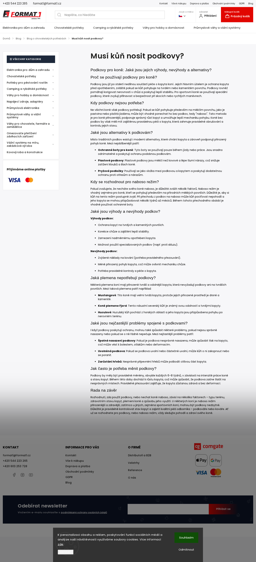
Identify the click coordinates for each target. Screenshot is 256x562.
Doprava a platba (199, 3)
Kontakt (163, 3)
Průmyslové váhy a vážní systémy (24, 115)
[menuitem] (26, 27)
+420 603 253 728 (15, 466)
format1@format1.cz (17, 455)
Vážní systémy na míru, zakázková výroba (23, 144)
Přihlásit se (223, 509)
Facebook (14, 475)
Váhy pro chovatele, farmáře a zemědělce (28, 125)
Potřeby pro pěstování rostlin (27, 83)
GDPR (242, 3)
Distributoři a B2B (139, 455)
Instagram (22, 475)
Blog (250, 3)
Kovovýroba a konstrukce (25, 152)
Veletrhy (133, 463)
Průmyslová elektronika (23, 108)
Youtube (31, 475)
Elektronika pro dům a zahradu (28, 70)
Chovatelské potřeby (21, 76)
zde (60, 544)
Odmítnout (186, 550)
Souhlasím (186, 538)
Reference (135, 470)
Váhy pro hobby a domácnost (28, 95)
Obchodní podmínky (224, 3)
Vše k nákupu (178, 3)
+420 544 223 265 (15, 461)
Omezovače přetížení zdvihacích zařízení (22, 134)
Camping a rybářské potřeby (27, 89)
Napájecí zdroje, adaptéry (25, 101)
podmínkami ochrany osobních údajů (84, 512)
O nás (132, 478)
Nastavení (65, 552)
